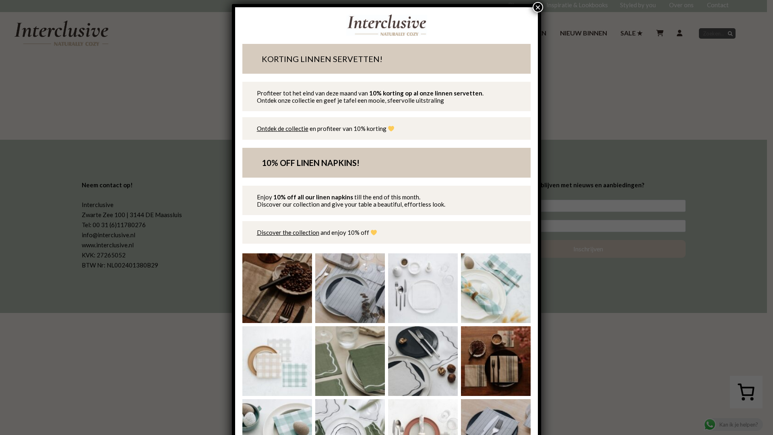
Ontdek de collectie (282, 128)
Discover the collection (288, 232)
